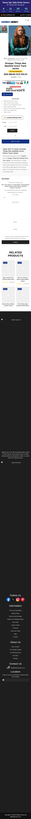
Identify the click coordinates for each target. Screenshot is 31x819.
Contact (15, 637)
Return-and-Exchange (15, 616)
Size (5, 126)
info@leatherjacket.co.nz (18, 668)
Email (16, 229)
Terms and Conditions (15, 610)
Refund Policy (15, 613)
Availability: (14, 77)
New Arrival (11, 58)
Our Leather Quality (15, 649)
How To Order (15, 646)
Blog (15, 634)
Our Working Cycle (15, 652)
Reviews (15, 658)
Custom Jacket (15, 625)
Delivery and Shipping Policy (15, 619)
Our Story (15, 655)
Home (5, 58)
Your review (15, 202)
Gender (4, 122)
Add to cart (15, 141)
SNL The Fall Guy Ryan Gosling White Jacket (23, 279)
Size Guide (15, 622)
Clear (12, 130)
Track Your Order (15, 631)
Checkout (15, 628)
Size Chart (9, 94)
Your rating (15, 194)
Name (15, 222)
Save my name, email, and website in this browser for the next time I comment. (16, 237)
